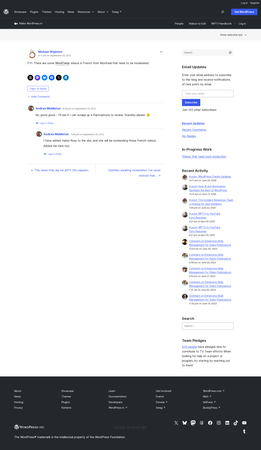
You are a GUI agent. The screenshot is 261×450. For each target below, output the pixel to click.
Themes (66, 396)
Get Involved (163, 390)
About (17, 390)
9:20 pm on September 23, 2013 (79, 108)
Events (160, 396)
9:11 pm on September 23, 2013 (54, 55)
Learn (112, 390)
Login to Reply (38, 88)
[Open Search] (223, 12)
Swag (160, 407)
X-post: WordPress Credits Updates (210, 176)
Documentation (118, 396)
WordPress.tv (118, 407)
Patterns (66, 407)
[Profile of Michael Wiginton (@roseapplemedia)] (32, 54)
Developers (116, 402)
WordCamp (62, 63)
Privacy (18, 407)
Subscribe (191, 102)
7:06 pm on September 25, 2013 (87, 134)
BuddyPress (211, 407)
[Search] (230, 52)
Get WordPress (244, 11)
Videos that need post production (204, 156)
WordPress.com (214, 390)
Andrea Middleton (48, 108)
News (17, 396)
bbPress (209, 402)
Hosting (18, 402)
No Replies (189, 136)
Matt (207, 396)
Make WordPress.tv (30, 23)
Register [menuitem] (255, 2)
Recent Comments (194, 129)
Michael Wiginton (50, 51)
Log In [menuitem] (244, 2)
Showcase (67, 390)
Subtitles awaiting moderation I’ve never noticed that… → (134, 172)
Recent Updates (193, 123)
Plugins (65, 402)
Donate (162, 402)
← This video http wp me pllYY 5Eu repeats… (60, 170)
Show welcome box (231, 34)
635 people (189, 347)
